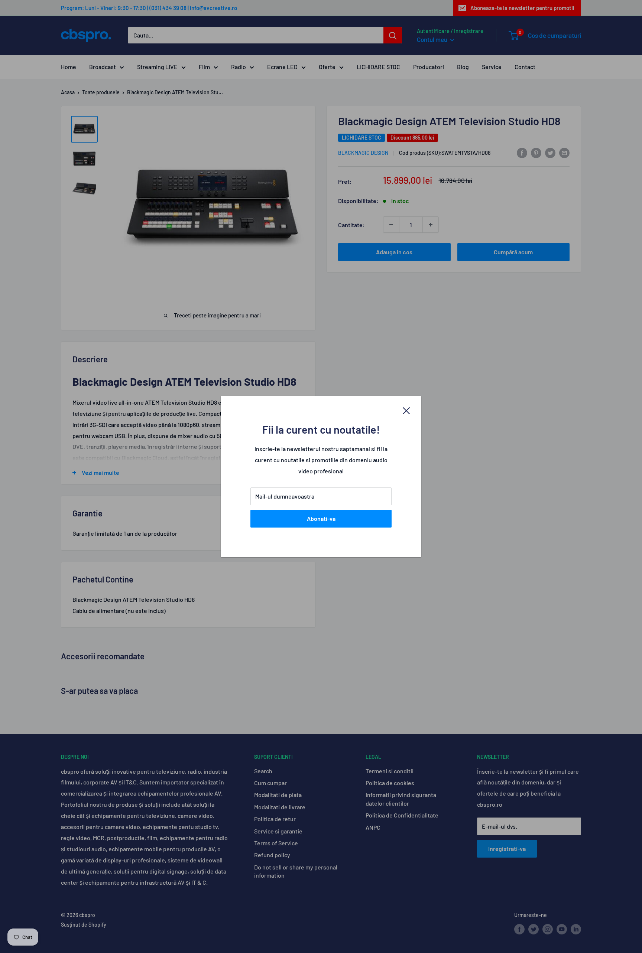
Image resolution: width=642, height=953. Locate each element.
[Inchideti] (406, 410)
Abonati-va (321, 518)
